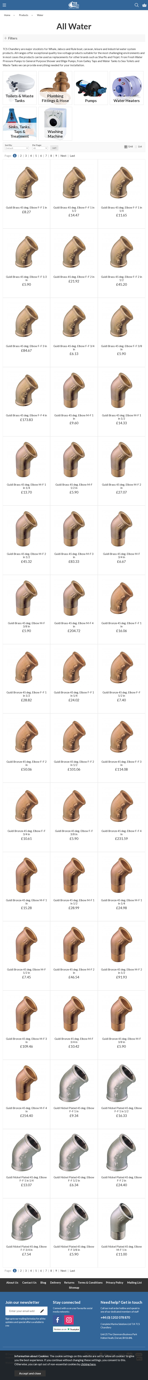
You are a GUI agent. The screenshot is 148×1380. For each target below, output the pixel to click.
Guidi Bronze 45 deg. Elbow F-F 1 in (121, 624)
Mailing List (134, 1282)
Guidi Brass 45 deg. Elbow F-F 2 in (73, 276)
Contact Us (29, 1282)
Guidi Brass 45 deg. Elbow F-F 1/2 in (26, 278)
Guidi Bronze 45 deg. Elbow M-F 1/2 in (26, 971)
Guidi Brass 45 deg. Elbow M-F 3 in (73, 555)
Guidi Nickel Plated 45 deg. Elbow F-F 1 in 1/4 (26, 1179)
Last (72, 155)
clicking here (88, 1364)
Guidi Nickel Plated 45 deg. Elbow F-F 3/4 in (26, 1248)
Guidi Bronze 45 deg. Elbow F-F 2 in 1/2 (74, 763)
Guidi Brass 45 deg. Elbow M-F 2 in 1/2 (26, 555)
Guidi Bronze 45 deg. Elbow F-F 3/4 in (26, 832)
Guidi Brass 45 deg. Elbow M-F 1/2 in (73, 486)
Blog (43, 1282)
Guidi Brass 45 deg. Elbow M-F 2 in (121, 486)
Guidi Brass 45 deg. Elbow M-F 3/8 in (26, 624)
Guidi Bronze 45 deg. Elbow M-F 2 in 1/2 (121, 971)
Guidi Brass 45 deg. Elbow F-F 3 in (26, 346)
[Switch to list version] (136, 146)
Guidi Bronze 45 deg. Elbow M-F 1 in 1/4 (121, 902)
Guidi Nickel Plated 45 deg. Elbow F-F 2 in (121, 1179)
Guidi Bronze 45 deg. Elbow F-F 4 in (121, 832)
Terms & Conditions (90, 1282)
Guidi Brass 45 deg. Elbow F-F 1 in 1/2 (73, 209)
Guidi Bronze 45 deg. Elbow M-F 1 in (26, 902)
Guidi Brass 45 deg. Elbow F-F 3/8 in (121, 347)
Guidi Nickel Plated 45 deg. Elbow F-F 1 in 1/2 (121, 1109)
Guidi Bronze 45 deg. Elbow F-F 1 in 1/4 (74, 694)
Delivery (55, 1282)
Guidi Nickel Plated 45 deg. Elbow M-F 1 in (121, 1248)
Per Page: (37, 145)
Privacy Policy (114, 1282)
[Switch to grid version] (126, 146)
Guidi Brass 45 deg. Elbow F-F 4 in (26, 415)
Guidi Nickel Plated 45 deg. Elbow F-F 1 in (74, 1109)
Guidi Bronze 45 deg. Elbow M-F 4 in (26, 1109)
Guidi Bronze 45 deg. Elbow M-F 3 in (26, 1040)
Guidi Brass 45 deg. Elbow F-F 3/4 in (73, 347)
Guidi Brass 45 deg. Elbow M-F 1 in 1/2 (121, 417)
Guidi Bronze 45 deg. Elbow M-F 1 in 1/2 (73, 902)
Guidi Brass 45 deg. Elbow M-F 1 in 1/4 (26, 486)
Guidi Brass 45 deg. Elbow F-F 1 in (26, 207)
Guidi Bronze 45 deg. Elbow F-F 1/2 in (121, 694)
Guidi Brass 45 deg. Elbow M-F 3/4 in (121, 555)
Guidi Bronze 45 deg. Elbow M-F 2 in (73, 971)
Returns (69, 1282)
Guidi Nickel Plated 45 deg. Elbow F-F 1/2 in (74, 1179)
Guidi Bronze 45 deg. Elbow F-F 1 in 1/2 (26, 694)
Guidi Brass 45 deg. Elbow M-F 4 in (73, 624)
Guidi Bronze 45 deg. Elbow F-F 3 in (121, 763)
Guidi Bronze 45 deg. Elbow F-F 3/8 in (74, 832)
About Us (12, 1282)
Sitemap (74, 1287)
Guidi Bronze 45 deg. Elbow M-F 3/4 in (74, 1040)
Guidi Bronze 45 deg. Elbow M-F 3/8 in (121, 1040)
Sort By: (8, 145)
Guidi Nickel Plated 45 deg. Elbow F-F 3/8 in (74, 1248)
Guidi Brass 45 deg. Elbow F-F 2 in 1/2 (121, 278)
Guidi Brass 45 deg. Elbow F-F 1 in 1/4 (121, 209)
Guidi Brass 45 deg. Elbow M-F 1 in (73, 417)
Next (63, 155)
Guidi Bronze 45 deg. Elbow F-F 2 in (26, 763)
